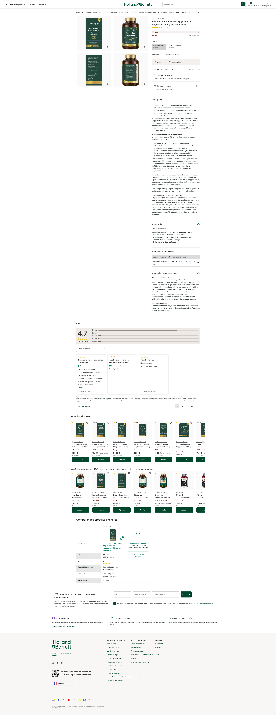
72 (192, 406)
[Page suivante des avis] (197, 406)
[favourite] (87, 423)
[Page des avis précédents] (171, 406)
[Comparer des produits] (138, 533)
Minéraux (113, 12)
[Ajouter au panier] (121, 538)
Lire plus (81, 388)
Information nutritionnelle (163, 251)
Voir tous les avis (84, 406)
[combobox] (201, 4)
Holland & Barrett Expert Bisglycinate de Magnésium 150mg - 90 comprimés (112, 546)
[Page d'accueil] (138, 4)
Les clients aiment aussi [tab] (81, 469)
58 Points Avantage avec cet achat (165, 54)
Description (157, 99)
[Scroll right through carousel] (203, 441)
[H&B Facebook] (57, 662)
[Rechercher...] (243, 4)
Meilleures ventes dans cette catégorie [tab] (111, 469)
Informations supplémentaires (165, 273)
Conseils (42, 4)
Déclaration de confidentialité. (201, 603)
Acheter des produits (16, 4)
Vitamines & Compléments (95, 12)
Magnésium (125, 12)
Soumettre (186, 594)
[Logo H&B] (138, 5)
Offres (32, 4)
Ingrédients (157, 224)
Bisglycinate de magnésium (145, 12)
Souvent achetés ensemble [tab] (142, 469)
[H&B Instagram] (53, 662)
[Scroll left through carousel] (72, 441)
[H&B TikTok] (61, 662)
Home (77, 12)
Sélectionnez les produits (137, 555)
